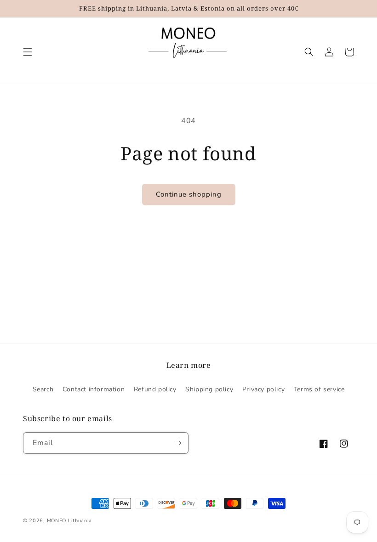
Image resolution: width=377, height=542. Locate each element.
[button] (27, 52)
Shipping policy (209, 389)
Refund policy (155, 389)
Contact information (94, 389)
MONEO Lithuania (69, 520)
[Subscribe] (178, 443)
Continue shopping (189, 194)
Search (43, 389)
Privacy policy (263, 389)
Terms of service (319, 389)
